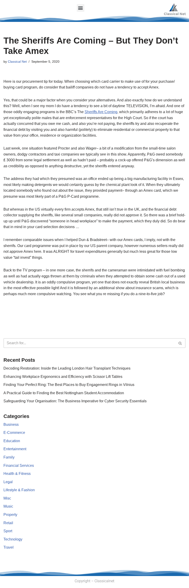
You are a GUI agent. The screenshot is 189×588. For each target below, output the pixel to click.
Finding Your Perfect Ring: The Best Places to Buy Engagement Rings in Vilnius (68, 385)
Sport (7, 531)
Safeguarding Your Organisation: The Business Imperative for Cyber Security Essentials (75, 401)
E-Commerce (14, 433)
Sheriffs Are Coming (101, 112)
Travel (8, 547)
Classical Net (17, 61)
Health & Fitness (17, 474)
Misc (7, 498)
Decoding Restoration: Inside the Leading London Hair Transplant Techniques (66, 368)
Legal (8, 482)
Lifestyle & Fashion (19, 490)
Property (10, 515)
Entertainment (14, 449)
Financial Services (18, 465)
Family (9, 457)
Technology (12, 539)
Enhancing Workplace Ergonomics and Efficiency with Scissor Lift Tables (62, 377)
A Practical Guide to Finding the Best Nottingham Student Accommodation (63, 393)
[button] (80, 8)
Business (11, 424)
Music (8, 506)
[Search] (180, 343)
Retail (8, 523)
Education (11, 441)
